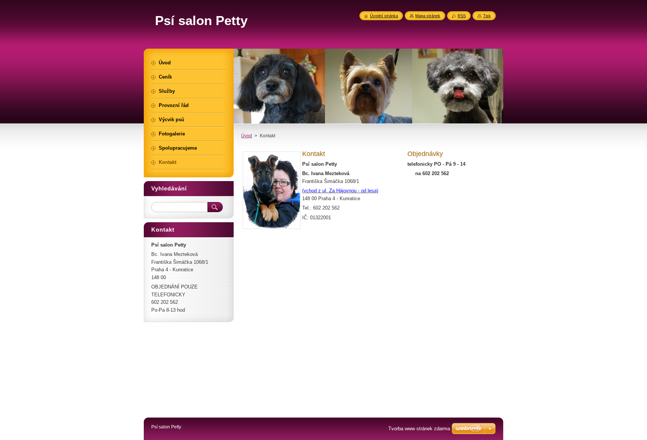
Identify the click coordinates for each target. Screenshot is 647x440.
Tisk (487, 15)
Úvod (246, 136)
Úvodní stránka (384, 15)
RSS (462, 15)
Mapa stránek (427, 15)
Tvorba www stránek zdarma (419, 428)
